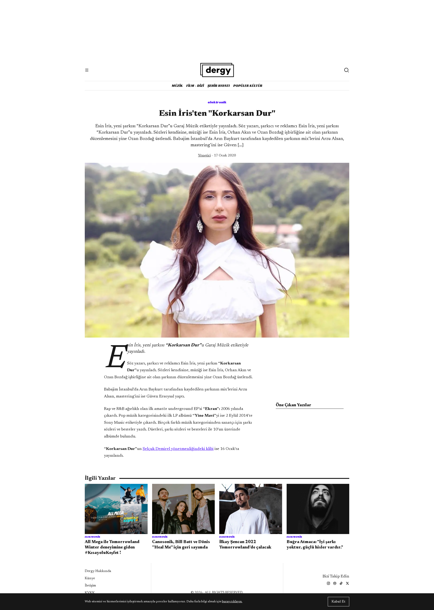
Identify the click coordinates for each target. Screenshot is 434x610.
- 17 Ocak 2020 (217, 155)
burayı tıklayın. (232, 601)
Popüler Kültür (247, 85)
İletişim (90, 585)
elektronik (217, 102)
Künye (90, 578)
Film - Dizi (195, 85)
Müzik (177, 85)
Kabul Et (338, 601)
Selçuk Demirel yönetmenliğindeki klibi (178, 449)
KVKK (90, 593)
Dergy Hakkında (98, 571)
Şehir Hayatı (219, 85)
